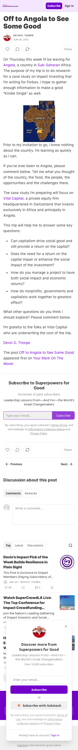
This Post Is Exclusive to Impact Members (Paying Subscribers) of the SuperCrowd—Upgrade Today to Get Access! (27, 574)
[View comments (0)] (17, 49)
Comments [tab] (13, 493)
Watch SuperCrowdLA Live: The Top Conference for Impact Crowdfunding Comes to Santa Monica (27, 603)
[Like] (7, 49)
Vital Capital (13, 198)
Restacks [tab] (31, 493)
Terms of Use (59, 425)
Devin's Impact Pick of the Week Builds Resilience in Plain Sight (25, 562)
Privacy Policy (52, 723)
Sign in (69, 6)
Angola (9, 65)
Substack (22, 745)
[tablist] (21, 493)
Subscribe (54, 6)
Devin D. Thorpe (23, 35)
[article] (39, 572)
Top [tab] (8, 545)
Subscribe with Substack (42, 705)
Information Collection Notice (46, 429)
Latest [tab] (19, 545)
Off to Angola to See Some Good (46, 352)
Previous (16, 464)
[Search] (70, 545)
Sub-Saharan (49, 65)
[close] (66, 626)
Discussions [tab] (35, 545)
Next (64, 464)
